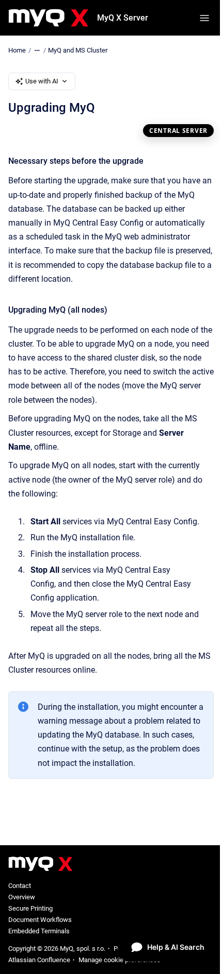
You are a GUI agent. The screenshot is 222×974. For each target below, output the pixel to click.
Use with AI (41, 81)
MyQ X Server (122, 18)
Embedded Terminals (39, 931)
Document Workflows (40, 920)
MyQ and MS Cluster (77, 50)
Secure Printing (30, 908)
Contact (19, 886)
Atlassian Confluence (39, 960)
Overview (21, 897)
